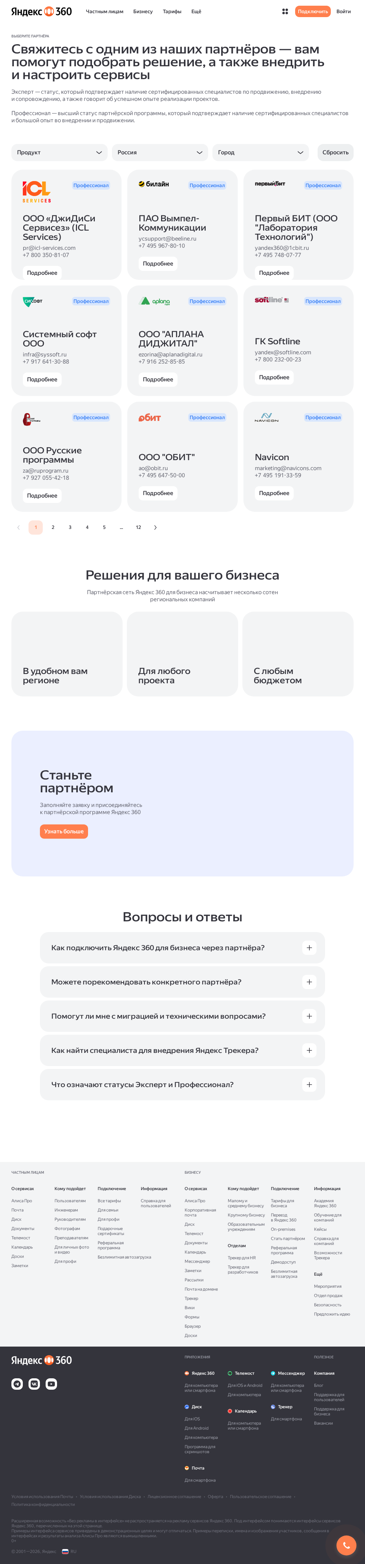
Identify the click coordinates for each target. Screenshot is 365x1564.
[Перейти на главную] (41, 11)
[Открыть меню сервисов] (285, 11)
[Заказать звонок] (346, 1545)
